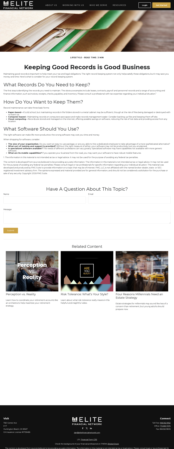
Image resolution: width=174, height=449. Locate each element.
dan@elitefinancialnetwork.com (87, 433)
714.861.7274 (165, 426)
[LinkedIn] (91, 428)
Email (90, 194)
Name (6, 194)
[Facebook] (82, 428)
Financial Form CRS (89, 440)
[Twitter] (86, 428)
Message (7, 209)
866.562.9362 (165, 423)
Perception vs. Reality (21, 294)
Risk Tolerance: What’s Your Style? (84, 294)
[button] (51, 5)
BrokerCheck (113, 444)
